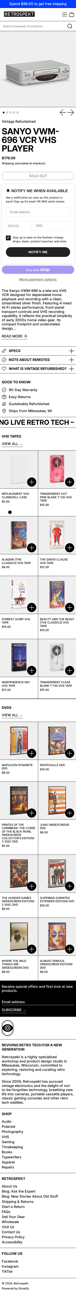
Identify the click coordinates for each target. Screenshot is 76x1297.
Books (7, 1152)
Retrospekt (21, 1283)
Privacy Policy (13, 1237)
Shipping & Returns (18, 1202)
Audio (6, 1121)
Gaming (8, 1142)
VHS (5, 1137)
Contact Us (11, 1232)
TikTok (7, 1271)
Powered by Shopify (15, 1288)
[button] (71, 14)
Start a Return (13, 1207)
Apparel (8, 1162)
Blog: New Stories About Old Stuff (30, 1196)
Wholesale (10, 1222)
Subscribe (12, 1010)
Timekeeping (12, 1147)
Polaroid (8, 1126)
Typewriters (11, 1157)
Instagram (10, 1266)
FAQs (6, 1212)
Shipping (8, 163)
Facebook (10, 1261)
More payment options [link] (38, 279)
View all (10, 444)
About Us (9, 1186)
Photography (12, 1132)
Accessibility (12, 1242)
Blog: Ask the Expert (18, 1191)
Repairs (8, 1167)
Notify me (38, 252)
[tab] (3, 112)
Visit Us (8, 1227)
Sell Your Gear (13, 1217)
